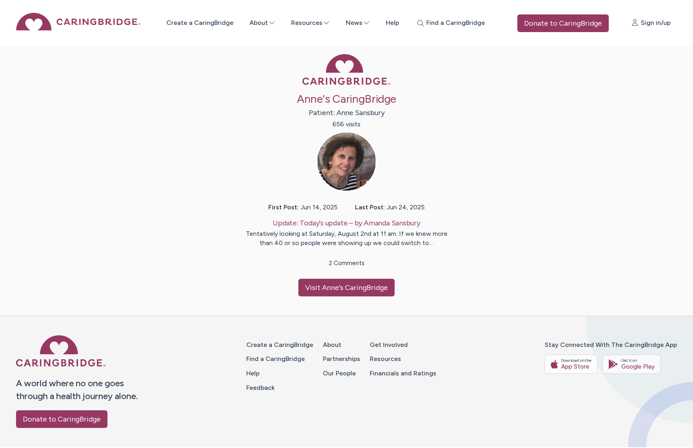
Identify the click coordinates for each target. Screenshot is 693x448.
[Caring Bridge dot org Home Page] (78, 28)
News (354, 22)
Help (392, 22)
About (258, 22)
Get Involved (389, 345)
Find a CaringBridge (275, 359)
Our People (339, 373)
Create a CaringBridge (199, 22)
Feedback (260, 387)
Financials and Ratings (403, 373)
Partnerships (341, 359)
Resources (306, 22)
